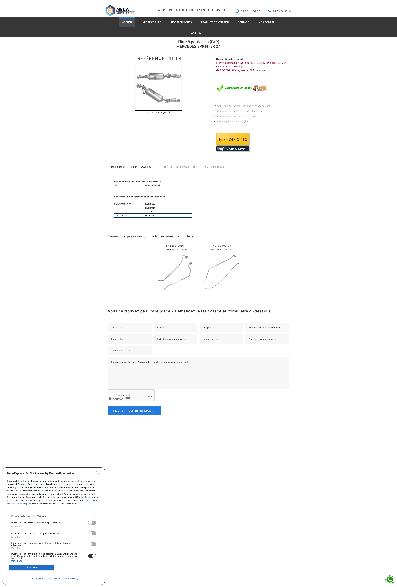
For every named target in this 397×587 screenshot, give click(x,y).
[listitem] (53, 515)
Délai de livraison (181, 167)
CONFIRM (31, 567)
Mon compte (266, 22)
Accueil (127, 22)
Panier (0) (196, 32)
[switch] (92, 523)
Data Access (54, 578)
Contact (243, 22)
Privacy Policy (71, 578)
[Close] (99, 474)
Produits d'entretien (215, 22)
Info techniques (181, 22)
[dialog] (53, 526)
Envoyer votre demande (134, 411)
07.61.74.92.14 (282, 11)
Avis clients (215, 167)
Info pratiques (151, 22)
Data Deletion (36, 578)
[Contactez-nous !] (389, 579)
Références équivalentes (134, 167)
